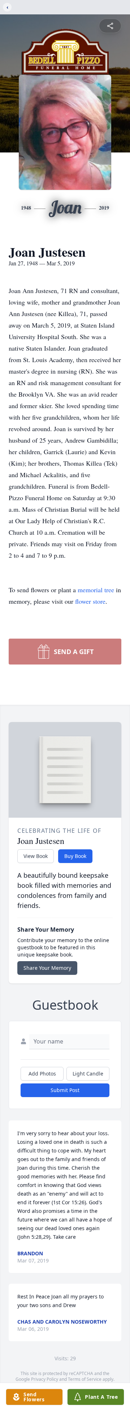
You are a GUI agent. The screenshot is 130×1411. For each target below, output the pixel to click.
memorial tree (96, 589)
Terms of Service (84, 1379)
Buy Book (75, 856)
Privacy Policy (44, 1379)
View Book (35, 856)
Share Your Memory (47, 967)
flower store (90, 601)
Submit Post (65, 1090)
